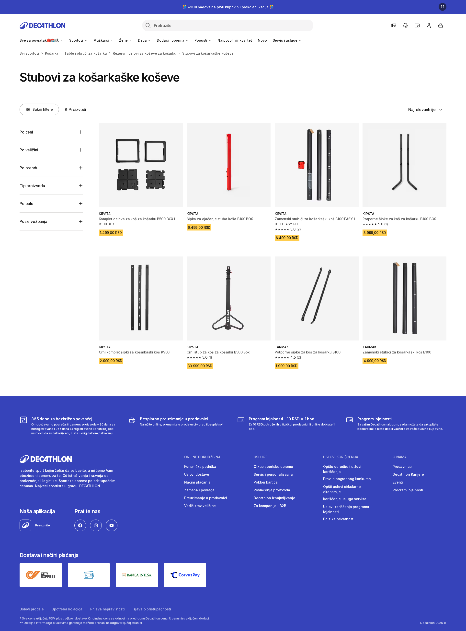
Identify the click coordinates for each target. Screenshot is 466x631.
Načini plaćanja (197, 482)
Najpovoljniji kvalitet (234, 40)
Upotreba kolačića (67, 609)
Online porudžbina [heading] (202, 457)
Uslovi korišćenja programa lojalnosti (346, 509)
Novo (262, 40)
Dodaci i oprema (171, 40)
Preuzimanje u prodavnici (205, 498)
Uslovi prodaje (32, 609)
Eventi (398, 482)
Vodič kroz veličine (200, 506)
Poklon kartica (266, 482)
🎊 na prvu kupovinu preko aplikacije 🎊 (227, 7)
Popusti (201, 40)
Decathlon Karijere (408, 474)
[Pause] (442, 7)
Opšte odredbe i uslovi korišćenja (342, 469)
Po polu (26, 203)
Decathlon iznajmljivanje (274, 498)
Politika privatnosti (338, 519)
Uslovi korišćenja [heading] (340, 457)
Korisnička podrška (200, 466)
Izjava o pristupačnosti (152, 609)
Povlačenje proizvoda (272, 490)
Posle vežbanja (33, 221)
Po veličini (29, 149)
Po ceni (26, 132)
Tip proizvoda (32, 185)
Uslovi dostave (196, 474)
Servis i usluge (285, 40)
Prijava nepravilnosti (107, 609)
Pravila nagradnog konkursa (347, 479)
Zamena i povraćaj (200, 490)
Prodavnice (402, 466)
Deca (143, 40)
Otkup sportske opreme (273, 466)
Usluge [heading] (260, 457)
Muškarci (101, 40)
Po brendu (29, 167)
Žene (124, 40)
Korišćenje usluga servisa (344, 499)
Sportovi (76, 40)
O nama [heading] (400, 457)
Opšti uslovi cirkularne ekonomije (342, 489)
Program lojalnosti (408, 490)
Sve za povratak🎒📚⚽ (40, 40)
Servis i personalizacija (273, 474)
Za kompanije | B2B (270, 506)
